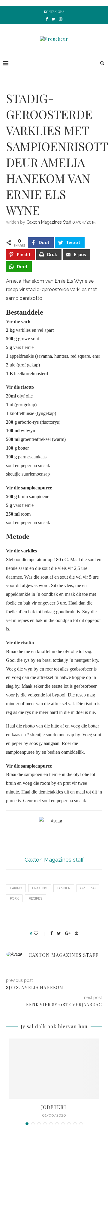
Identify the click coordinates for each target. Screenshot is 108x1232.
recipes (35, 898)
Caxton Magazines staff (48, 222)
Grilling (87, 888)
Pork (14, 898)
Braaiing (39, 888)
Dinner (63, 888)
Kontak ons (54, 11)
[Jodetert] (54, 1069)
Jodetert (54, 1107)
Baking (16, 888)
